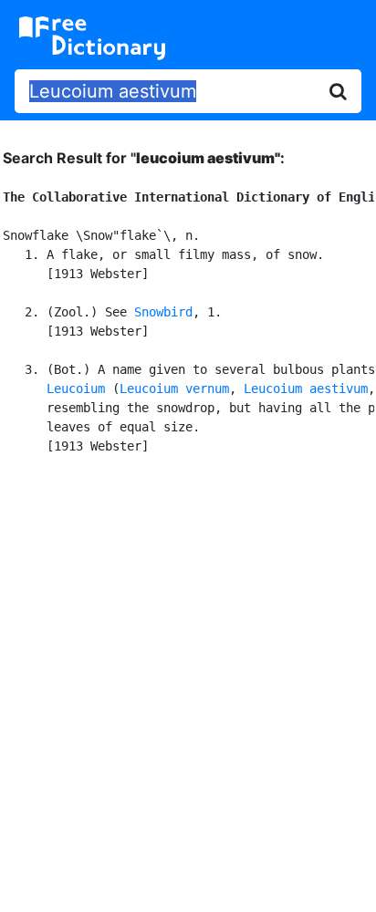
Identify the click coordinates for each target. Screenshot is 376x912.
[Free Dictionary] (92, 38)
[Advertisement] (188, 680)
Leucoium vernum (174, 388)
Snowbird (163, 312)
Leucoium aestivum (306, 388)
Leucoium (76, 388)
